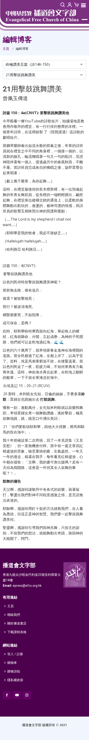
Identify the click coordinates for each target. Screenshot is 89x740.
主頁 (6, 48)
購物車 (12, 662)
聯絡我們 (13, 614)
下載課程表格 (16, 632)
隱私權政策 (15, 680)
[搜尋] (63, 5)
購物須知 (13, 671)
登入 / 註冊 (15, 654)
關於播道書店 (16, 623)
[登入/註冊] (70, 5)
